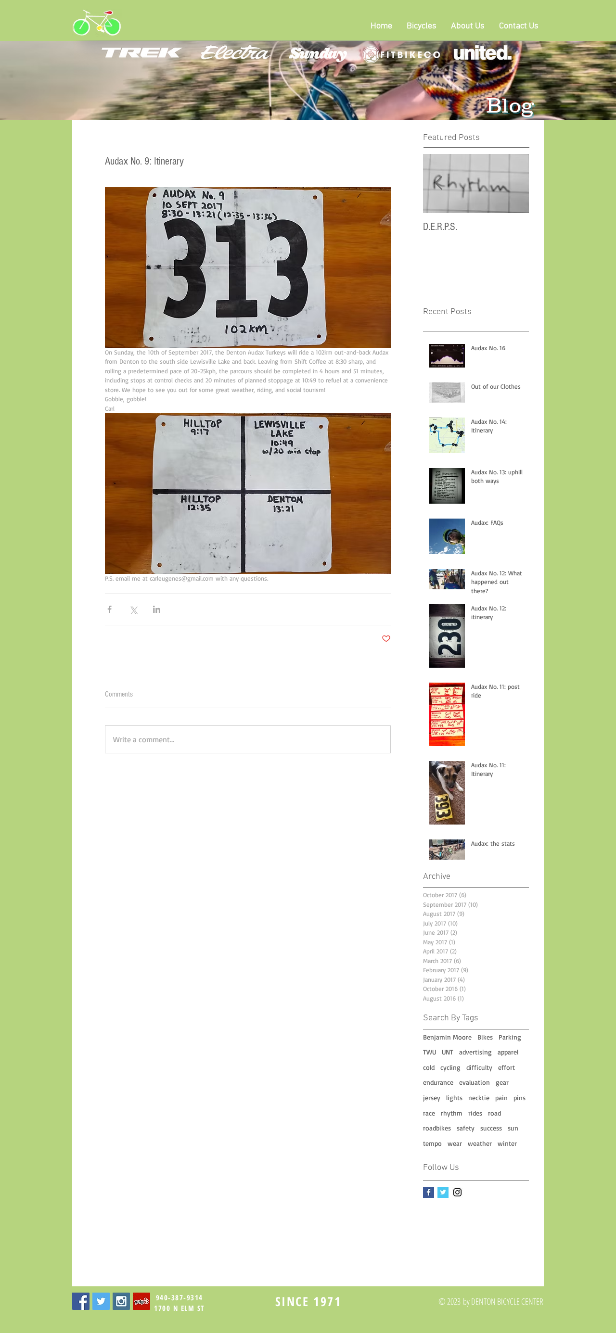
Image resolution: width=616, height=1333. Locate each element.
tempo (432, 1143)
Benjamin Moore (447, 1037)
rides (475, 1113)
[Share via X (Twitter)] (133, 609)
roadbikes (437, 1128)
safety (466, 1128)
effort (506, 1067)
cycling (450, 1067)
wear (455, 1143)
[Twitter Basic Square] (443, 1192)
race (429, 1113)
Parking (510, 1037)
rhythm (451, 1113)
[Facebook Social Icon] (81, 1301)
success (491, 1128)
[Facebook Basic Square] (428, 1192)
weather (480, 1143)
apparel (508, 1052)
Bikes (485, 1037)
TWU (429, 1052)
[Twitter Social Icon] (101, 1301)
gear (502, 1082)
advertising (475, 1052)
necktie (478, 1097)
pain (501, 1097)
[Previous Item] (438, 183)
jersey (431, 1097)
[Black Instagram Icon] (457, 1192)
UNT (447, 1052)
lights (454, 1097)
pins (519, 1097)
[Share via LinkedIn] (156, 609)
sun (513, 1128)
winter (507, 1143)
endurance (438, 1082)
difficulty (479, 1067)
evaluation (474, 1082)
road (494, 1113)
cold (429, 1067)
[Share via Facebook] (109, 609)
